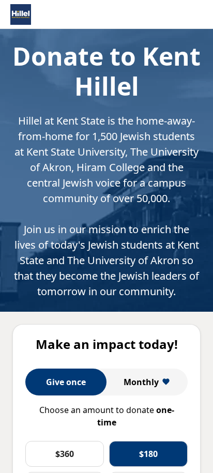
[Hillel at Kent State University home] (20, 14)
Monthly (141, 382)
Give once (66, 382)
